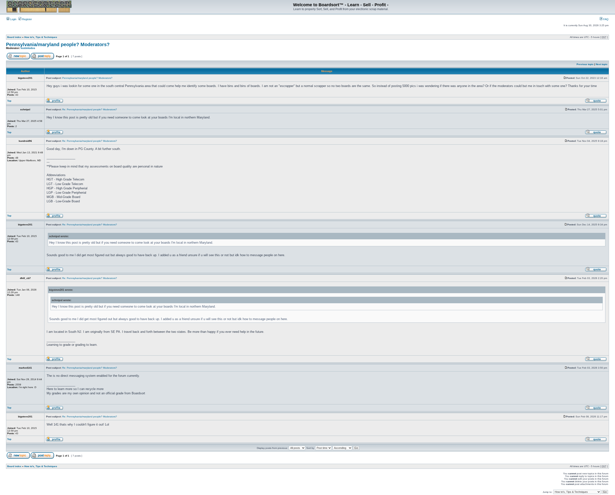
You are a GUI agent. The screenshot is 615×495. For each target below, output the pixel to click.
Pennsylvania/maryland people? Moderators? (58, 44)
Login (12, 19)
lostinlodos (28, 48)
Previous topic (585, 64)
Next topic (602, 64)
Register (26, 19)
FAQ (606, 19)
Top (9, 100)
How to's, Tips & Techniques (40, 37)
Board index (14, 37)
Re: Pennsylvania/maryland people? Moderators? (89, 109)
